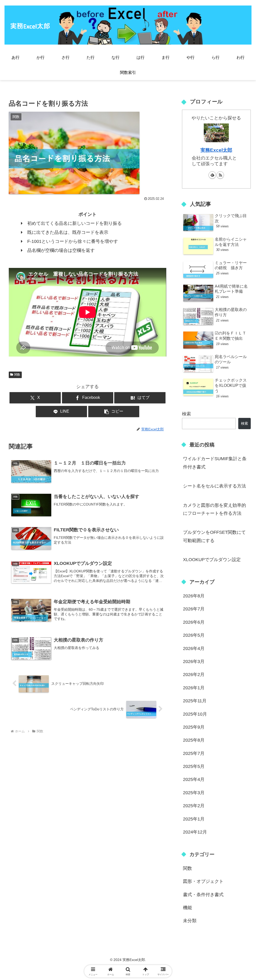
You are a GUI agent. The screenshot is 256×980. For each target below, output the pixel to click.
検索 (186, 413)
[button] (114, 411)
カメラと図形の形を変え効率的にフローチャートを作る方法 (214, 509)
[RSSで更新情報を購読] (220, 175)
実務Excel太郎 (216, 150)
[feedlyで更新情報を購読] (212, 175)
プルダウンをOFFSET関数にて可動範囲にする (214, 536)
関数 (17, 374)
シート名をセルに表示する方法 (214, 485)
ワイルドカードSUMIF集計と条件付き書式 (214, 462)
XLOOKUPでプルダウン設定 (212, 559)
